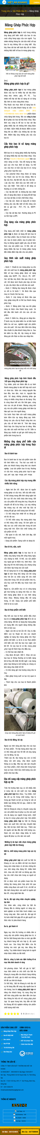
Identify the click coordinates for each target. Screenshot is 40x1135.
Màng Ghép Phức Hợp (10, 1031)
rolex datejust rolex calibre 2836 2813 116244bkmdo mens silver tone (20, 110)
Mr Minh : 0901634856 (10, 1131)
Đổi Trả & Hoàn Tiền (27, 1041)
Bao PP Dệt (7, 1043)
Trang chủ (5, 10)
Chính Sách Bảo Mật (27, 1044)
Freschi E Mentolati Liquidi (19, 158)
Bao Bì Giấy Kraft (8, 1035)
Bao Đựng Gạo (8, 1052)
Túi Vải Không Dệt (9, 1047)
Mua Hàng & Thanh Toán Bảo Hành (26, 1036)
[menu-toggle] (36, 2)
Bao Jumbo (7, 1039)
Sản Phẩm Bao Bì (20, 10)
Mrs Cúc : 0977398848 (30, 1131)
